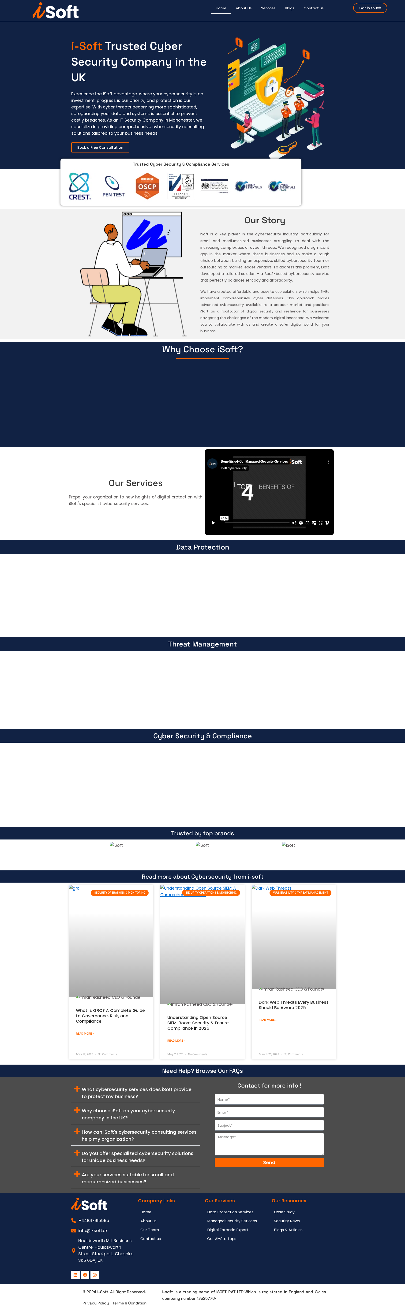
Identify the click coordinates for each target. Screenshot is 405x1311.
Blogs (289, 8)
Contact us (314, 8)
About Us (244, 8)
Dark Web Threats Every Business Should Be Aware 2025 (294, 1004)
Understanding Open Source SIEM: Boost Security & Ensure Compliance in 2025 (198, 1022)
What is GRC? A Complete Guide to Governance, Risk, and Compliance (110, 1015)
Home (221, 8)
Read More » (85, 1033)
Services (268, 8)
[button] (135, 1092)
